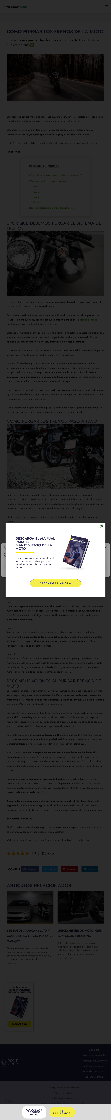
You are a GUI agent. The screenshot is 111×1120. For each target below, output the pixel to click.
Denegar (55, 565)
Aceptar (20, 565)
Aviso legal (71, 573)
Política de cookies (43, 573)
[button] (105, 547)
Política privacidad (58, 573)
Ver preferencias (90, 565)
